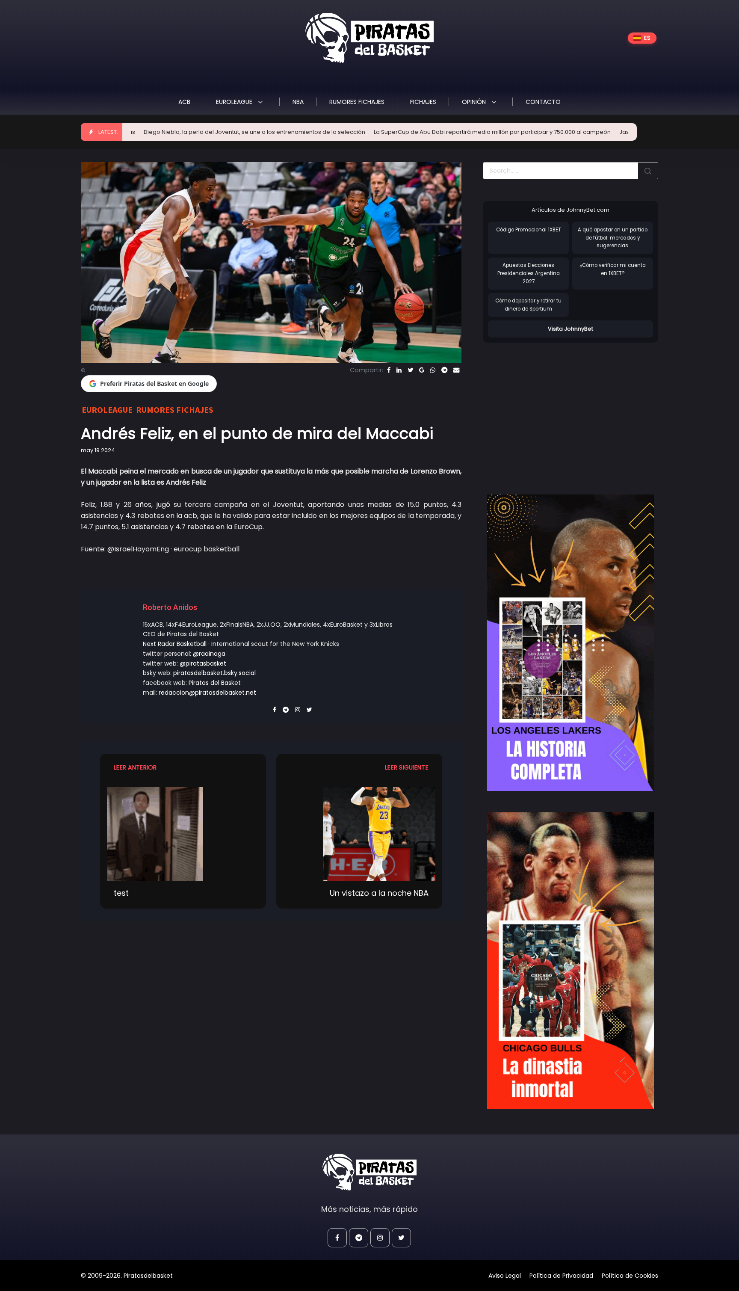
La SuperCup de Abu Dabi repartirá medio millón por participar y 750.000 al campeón (430, 132)
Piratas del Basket (215, 682)
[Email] (456, 370)
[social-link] (337, 1237)
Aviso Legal (504, 1275)
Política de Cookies (630, 1275)
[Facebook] (388, 370)
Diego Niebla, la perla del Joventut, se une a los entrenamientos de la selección (192, 132)
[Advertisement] (555, 410)
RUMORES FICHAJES (356, 102)
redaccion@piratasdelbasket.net (207, 692)
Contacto (543, 102)
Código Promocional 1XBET (528, 229)
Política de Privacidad (561, 1275)
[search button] (648, 171)
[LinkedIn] (399, 370)
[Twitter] (410, 370)
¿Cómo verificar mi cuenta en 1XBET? (612, 269)
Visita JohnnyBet (570, 328)
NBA (298, 102)
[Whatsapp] (432, 370)
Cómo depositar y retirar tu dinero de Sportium (528, 304)
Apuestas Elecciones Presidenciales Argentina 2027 (528, 273)
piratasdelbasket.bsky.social (214, 673)
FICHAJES (423, 102)
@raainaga (209, 653)
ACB (184, 102)
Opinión (475, 102)
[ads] (570, 642)
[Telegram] (444, 370)
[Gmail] (421, 370)
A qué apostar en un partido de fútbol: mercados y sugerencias (612, 237)
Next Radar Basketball (175, 644)
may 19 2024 (98, 450)
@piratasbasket (203, 663)
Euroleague (235, 102)
